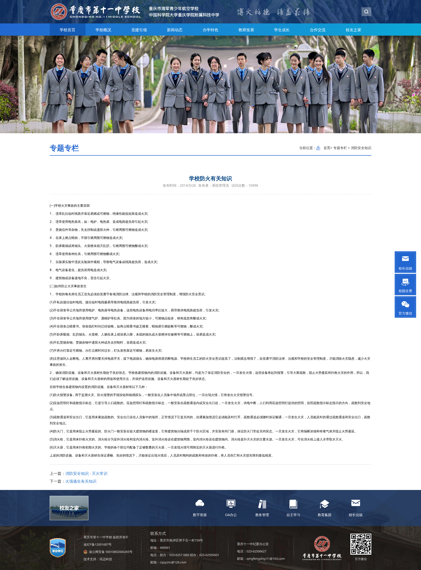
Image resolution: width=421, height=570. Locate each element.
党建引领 (139, 29)
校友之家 (353, 29)
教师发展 (246, 29)
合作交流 (317, 29)
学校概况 (103, 29)
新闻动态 (174, 29)
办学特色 (210, 29)
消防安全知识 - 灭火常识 (86, 473)
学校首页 (67, 29)
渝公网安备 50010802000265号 (111, 552)
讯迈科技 (105, 559)
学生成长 (282, 29)
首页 (327, 147)
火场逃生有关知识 (80, 481)
